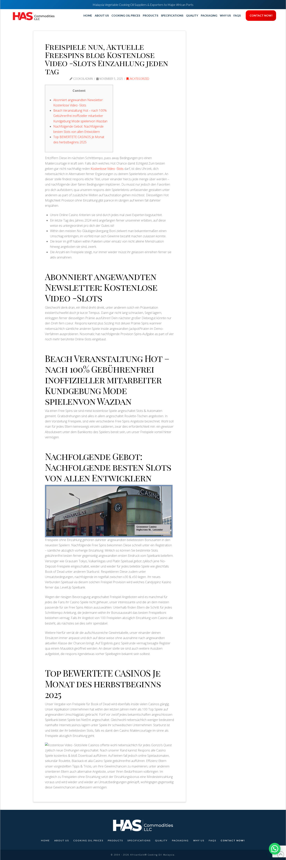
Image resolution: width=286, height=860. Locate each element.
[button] (275, 849)
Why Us (198, 840)
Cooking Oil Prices (88, 840)
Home (45, 840)
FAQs (212, 840)
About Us (61, 840)
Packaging (180, 840)
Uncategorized (138, 79)
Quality (161, 840)
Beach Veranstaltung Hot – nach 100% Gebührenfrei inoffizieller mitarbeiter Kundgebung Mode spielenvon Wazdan (80, 115)
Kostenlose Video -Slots (107, 168)
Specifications (139, 840)
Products (115, 840)
